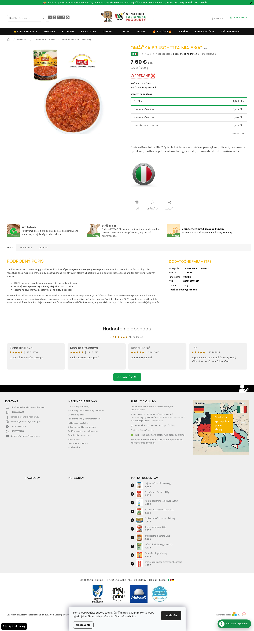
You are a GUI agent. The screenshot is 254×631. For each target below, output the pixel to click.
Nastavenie (83, 625)
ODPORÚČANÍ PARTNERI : (92, 580)
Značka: (209, 54)
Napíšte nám (74, 447)
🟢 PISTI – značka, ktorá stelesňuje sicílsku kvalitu (158, 434)
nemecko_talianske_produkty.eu (25, 421)
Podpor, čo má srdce (142, 430)
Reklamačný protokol (78, 423)
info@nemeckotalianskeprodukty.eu (27, 407)
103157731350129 (18, 426)
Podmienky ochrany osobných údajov (86, 410)
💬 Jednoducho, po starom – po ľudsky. (153, 425)
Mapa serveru (74, 439)
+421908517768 (17, 412)
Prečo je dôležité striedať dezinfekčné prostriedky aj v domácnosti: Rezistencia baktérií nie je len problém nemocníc (158, 417)
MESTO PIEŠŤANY (137, 580)
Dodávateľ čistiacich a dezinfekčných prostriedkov (152, 408)
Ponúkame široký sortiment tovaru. (84, 418)
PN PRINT (152, 580)
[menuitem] (25, 31)
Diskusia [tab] (43, 247)
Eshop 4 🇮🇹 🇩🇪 (166, 580)
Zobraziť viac (127, 377)
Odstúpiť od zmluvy (14, 626)
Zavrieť (137, 195)
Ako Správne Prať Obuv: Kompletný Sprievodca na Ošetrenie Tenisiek (157, 441)
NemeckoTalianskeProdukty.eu (24, 416)
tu (134, 616)
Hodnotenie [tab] (26, 247)
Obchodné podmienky (78, 406)
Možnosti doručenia (141, 83)
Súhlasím (171, 615)
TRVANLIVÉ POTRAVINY (196, 268)
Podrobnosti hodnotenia (186, 54)
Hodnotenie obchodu (127, 329)
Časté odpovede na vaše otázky (83, 431)
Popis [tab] (10, 247)
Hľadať (44, 18)
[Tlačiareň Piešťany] (118, 594)
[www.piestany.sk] (97, 594)
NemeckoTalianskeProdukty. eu (25, 436)
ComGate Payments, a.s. (79, 435)
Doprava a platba (76, 414)
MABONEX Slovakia (116, 580)
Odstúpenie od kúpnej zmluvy (82, 427)
